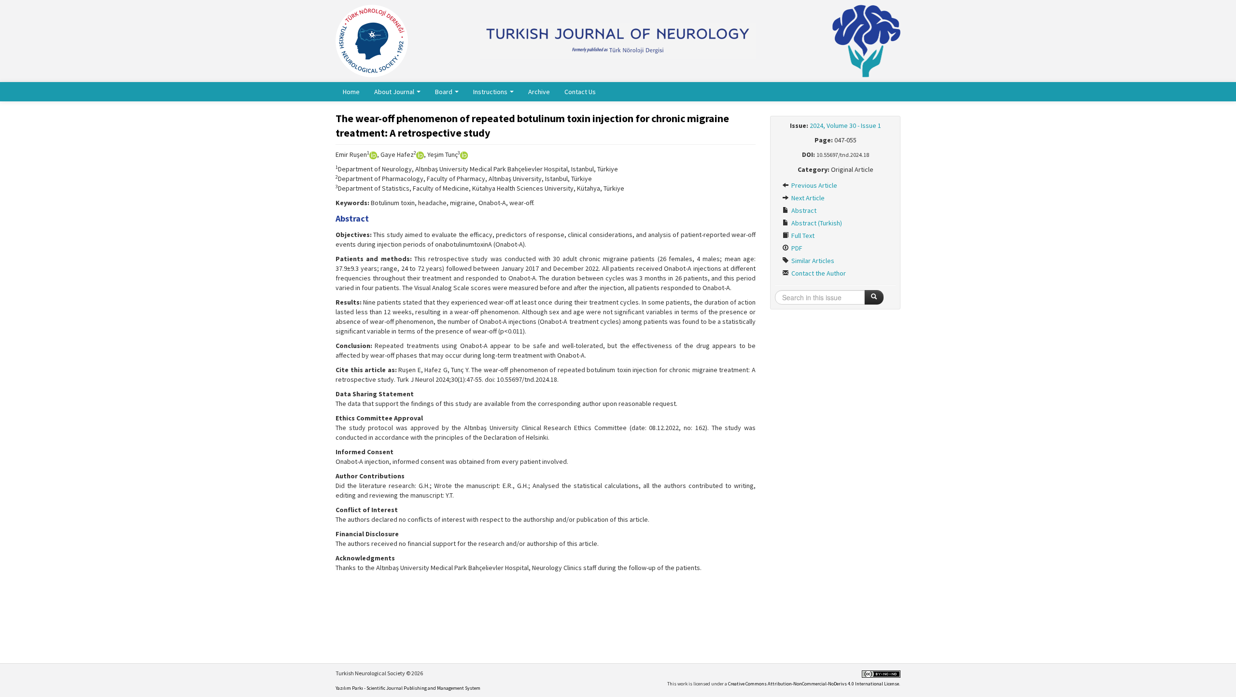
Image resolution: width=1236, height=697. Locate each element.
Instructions (491, 91)
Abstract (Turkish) (816, 223)
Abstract (803, 210)
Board (444, 91)
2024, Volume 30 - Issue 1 (845, 125)
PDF (796, 248)
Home (351, 91)
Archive (539, 91)
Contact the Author (818, 273)
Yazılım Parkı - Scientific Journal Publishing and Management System (408, 688)
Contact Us (580, 91)
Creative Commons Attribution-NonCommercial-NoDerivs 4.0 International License (813, 684)
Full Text (802, 235)
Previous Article (813, 185)
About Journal (395, 91)
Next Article (807, 198)
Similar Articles (812, 260)
